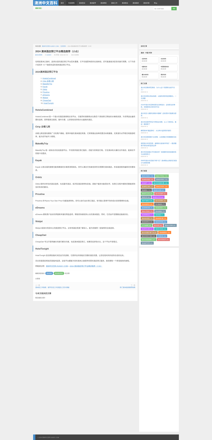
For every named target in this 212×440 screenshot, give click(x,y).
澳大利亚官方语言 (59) (148, 236)
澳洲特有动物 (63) (147, 229)
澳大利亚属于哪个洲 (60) (149, 232)
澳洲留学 (93, 3)
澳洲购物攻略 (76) (147, 208)
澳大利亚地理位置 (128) (160, 183)
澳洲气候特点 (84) (147, 201)
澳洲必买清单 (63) (170, 225)
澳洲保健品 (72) (160, 211)
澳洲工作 (114, 3)
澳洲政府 (136, 3)
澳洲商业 (125, 3)
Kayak (45, 86)
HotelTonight (49, 103)
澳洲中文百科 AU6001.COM (46, 3)
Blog (155, 3)
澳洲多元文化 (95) (147, 194)
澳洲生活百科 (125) (162, 186)
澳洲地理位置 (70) (160, 218)
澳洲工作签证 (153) (162, 176)
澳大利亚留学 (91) (160, 194)
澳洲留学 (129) (146, 183)
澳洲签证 (82, 3)
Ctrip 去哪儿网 (48, 81)
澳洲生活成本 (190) (147, 176)
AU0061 (48, 55)
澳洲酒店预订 (59, 273)
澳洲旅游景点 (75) (160, 208)
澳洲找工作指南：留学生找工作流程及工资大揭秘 (52, 287)
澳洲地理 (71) (159, 215)
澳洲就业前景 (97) (158, 190)
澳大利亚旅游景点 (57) (148, 239)
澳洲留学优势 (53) (147, 243)
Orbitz (45, 89)
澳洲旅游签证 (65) (147, 222)
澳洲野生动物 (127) (147, 186)
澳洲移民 (103, 3)
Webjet (45, 97)
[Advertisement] (106, 27)
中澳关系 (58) (162, 236)
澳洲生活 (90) (146, 197)
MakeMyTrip (47, 84)
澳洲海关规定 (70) (147, 218)
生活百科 (71, 3)
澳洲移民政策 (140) (147, 179)
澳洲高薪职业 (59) (164, 232)
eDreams (46, 95)
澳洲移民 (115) (146, 190)
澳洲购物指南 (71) (147, 215)
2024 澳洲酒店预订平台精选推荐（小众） (57, 51)
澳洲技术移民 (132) (162, 179)
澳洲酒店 (49, 273)
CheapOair (47, 100)
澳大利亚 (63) (158, 225)
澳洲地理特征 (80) (147, 204)
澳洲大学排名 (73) (147, 211)
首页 (62, 3)
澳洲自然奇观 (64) (160, 222)
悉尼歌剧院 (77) (160, 204)
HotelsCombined (49, 78)
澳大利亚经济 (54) (163, 239)
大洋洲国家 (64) (146, 225)
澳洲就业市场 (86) (158, 197)
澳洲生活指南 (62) (160, 229)
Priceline (46, 92)
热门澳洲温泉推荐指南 (127, 287)
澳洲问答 (146, 3)
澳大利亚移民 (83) (160, 201)
